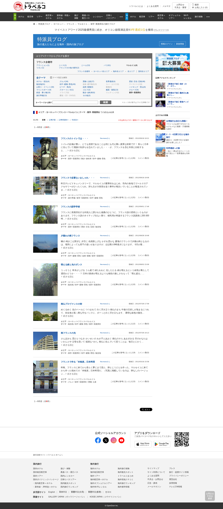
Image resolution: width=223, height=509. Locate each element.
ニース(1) (63, 65)
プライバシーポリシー (179, 476)
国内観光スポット (68, 483)
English (51, 492)
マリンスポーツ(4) (43, 90)
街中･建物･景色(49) (68, 84)
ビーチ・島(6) (65, 87)
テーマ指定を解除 (60, 77)
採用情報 (173, 483)
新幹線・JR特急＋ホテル (46, 487)
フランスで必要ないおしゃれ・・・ (78, 178)
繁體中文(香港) (94, 492)
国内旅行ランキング (69, 487)
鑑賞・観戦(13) (112, 90)
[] (161, 30)
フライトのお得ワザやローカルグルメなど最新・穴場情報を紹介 (178, 125)
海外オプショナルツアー (101, 483)
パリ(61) (107, 65)
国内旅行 (37, 464)
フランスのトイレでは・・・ (74, 138)
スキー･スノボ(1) (67, 90)
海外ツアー (95, 476)
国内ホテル (38, 468)
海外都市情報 (123, 487)
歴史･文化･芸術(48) (137, 81)
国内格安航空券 (40, 472)
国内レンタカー (67, 476)
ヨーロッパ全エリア (101, 71)
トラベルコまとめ (125, 476)
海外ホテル (95, 468)
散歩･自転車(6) (89, 92)
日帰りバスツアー (68, 479)
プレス (172, 468)
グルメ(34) (64, 81)
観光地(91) (40, 84)
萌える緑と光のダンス (71, 264)
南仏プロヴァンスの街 (71, 304)
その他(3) (86, 95)
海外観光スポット (125, 472)
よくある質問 (153, 6)
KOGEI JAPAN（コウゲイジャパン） (106, 497)
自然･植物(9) (88, 87)
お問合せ (180, 6)
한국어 (108, 492)
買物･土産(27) (88, 81)
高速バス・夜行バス (69, 472)
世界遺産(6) (110, 81)
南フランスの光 (68, 333)
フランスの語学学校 (70, 206)
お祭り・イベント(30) (45, 87)
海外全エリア (118, 71)
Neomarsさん (105, 138)
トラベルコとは (136, 6)
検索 (105, 102)
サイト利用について (156, 472)
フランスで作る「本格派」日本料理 (78, 362)
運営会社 (173, 479)
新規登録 (180, 44)
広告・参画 (152, 483)
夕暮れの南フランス (70, 235)
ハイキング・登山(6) (137, 87)
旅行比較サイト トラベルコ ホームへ (48, 455)
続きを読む (75, 150)
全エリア (131, 71)
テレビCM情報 (175, 487)
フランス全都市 (83, 71)
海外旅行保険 (123, 468)
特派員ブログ (52, 39)
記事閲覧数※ (64, 120)
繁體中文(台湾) (77, 492)
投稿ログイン (167, 44)
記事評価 (52, 120)
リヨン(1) (40, 68)
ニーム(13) (85, 65)
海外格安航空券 (97, 472)
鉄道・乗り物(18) (43, 92)
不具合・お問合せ (155, 479)
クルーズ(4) (134, 90)
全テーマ (41, 77)
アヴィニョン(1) (42, 65)
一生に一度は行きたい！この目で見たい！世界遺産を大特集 (178, 152)
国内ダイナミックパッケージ (46, 479)
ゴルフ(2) (86, 90)
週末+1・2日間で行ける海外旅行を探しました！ (177, 138)
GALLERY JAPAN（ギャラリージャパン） (67, 497)
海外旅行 (94, 464)
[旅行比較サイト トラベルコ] (34, 24)
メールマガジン (154, 487)
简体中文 (63, 492)
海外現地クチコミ (125, 479)
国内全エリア (143, 71)
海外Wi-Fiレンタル (98, 487)
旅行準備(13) (41, 95)
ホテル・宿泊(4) (42, 81)
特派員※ (75, 120)
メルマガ (166, 6)
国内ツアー (38, 476)
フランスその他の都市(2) (69, 68)
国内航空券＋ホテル (43, 483)
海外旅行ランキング (126, 483)
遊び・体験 (65, 468)
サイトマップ (153, 468)
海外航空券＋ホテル (99, 479)
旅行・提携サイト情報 (179, 472)
